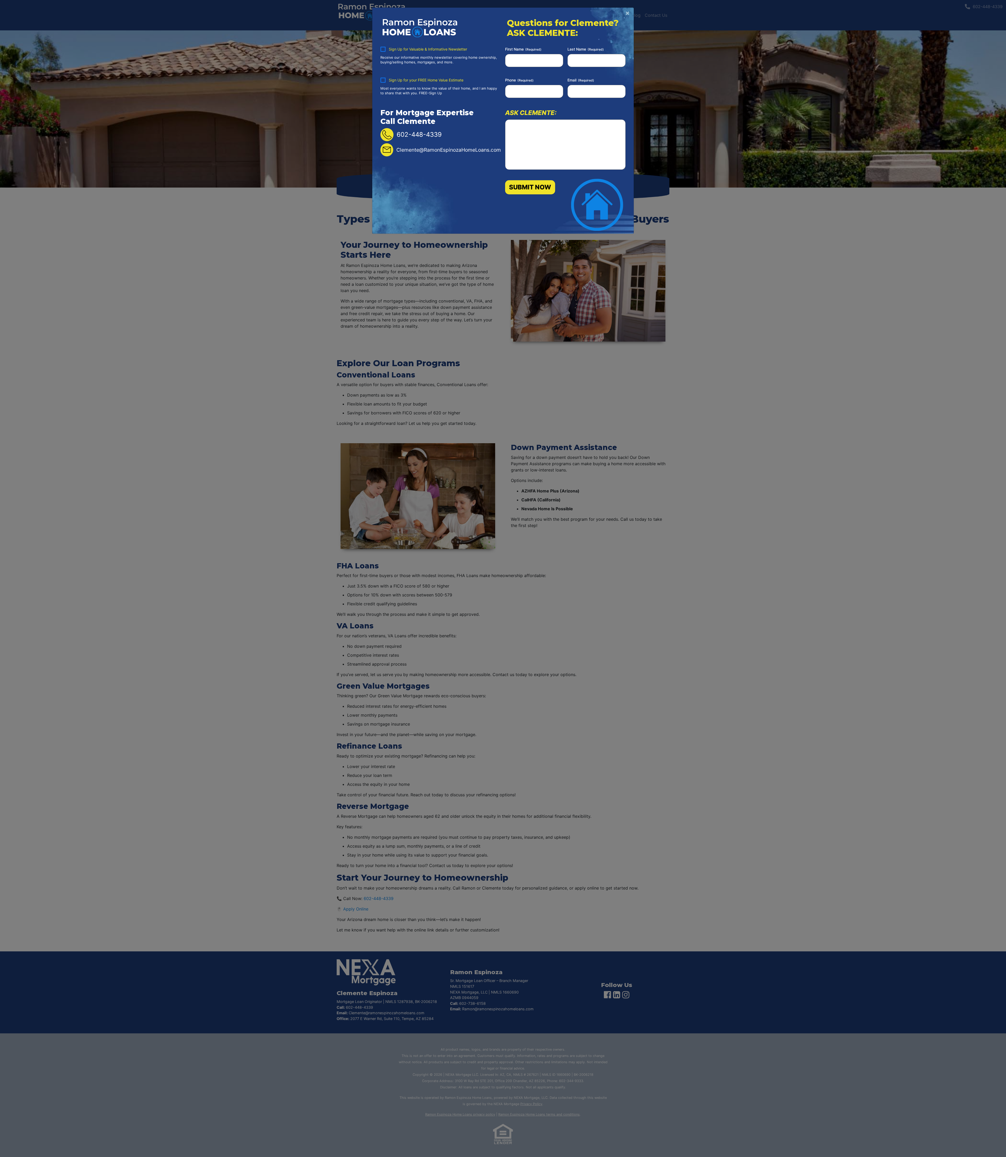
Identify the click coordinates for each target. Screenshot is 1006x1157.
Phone (519, 80)
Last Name (585, 49)
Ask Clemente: (530, 112)
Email (580, 80)
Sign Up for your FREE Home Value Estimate (426, 80)
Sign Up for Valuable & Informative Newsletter (428, 49)
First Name (523, 49)
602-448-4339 (419, 134)
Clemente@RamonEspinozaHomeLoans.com (448, 150)
